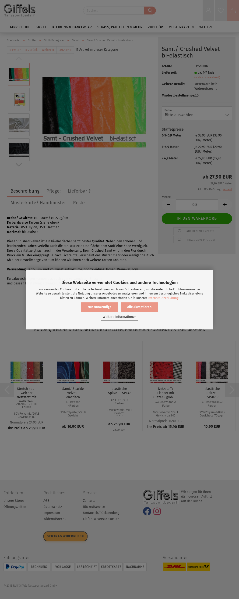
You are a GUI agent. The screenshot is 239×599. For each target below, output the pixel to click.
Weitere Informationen (120, 317)
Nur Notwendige (100, 307)
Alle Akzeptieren (139, 307)
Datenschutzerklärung (163, 298)
